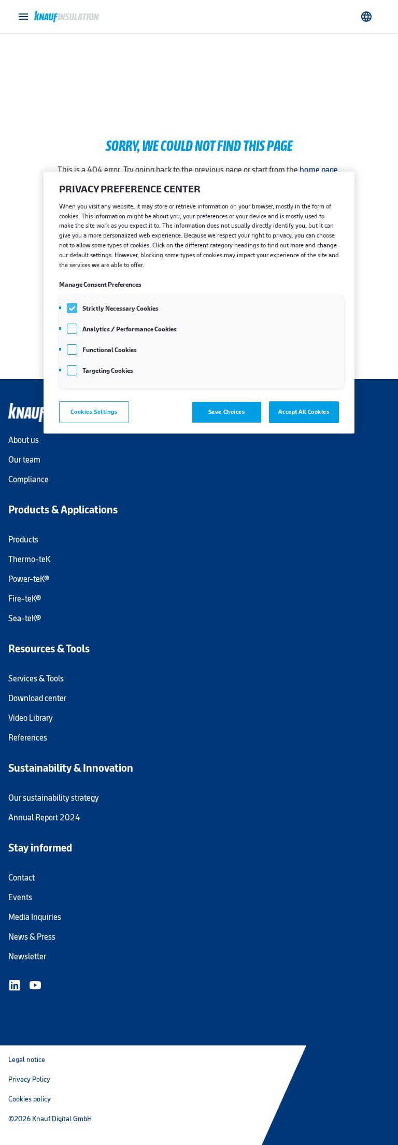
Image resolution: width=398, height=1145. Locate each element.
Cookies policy (29, 1099)
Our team (24, 459)
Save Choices (226, 411)
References (27, 737)
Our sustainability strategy (53, 797)
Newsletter (27, 956)
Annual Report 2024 (44, 817)
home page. (320, 169)
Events (20, 897)
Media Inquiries (34, 917)
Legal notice (26, 1059)
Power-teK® (28, 579)
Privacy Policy (29, 1079)
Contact (21, 877)
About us (23, 440)
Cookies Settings (93, 411)
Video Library (30, 718)
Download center (37, 698)
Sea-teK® (24, 618)
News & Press (31, 936)
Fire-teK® (24, 598)
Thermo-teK (29, 559)
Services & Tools (36, 678)
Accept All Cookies (303, 411)
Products (23, 539)
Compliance (28, 479)
